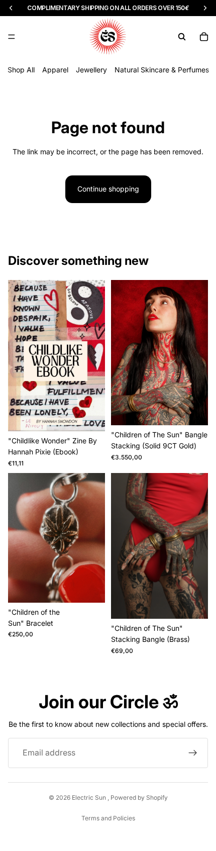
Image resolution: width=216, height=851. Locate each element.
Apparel (55, 69)
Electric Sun (89, 797)
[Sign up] (192, 753)
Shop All (21, 69)
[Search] (182, 37)
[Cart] (204, 37)
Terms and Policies (108, 818)
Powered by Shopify (139, 797)
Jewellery (91, 69)
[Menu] (11, 36)
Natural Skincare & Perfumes (162, 69)
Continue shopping (108, 188)
